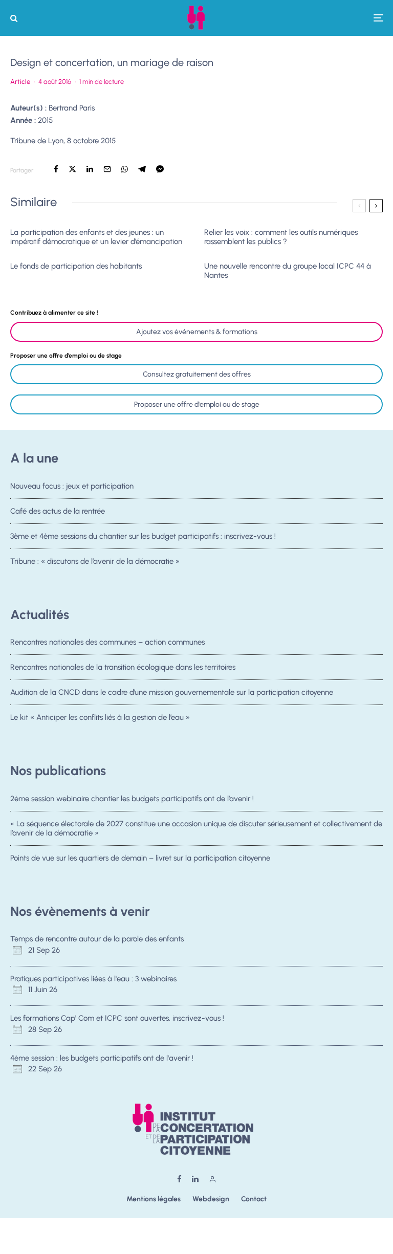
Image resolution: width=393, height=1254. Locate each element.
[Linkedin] (195, 1179)
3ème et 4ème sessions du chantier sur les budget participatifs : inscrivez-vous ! (143, 536)
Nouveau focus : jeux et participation (72, 486)
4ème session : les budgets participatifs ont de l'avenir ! (101, 1058)
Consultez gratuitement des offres (197, 374)
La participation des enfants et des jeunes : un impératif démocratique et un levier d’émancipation (96, 237)
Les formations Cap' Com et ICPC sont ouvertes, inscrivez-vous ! (117, 1018)
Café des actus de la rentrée (57, 511)
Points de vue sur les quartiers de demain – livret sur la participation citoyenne (140, 858)
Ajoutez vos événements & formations (196, 331)
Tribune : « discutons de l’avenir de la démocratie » (95, 561)
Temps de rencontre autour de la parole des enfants (97, 938)
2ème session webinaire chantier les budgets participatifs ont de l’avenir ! (132, 798)
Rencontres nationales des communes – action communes (107, 642)
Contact (254, 1199)
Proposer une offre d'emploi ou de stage (196, 404)
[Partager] (56, 169)
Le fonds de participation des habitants (76, 266)
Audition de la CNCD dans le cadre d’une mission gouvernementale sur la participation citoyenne (171, 692)
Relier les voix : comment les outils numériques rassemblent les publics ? (281, 237)
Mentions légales (153, 1199)
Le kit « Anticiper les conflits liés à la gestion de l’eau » (100, 717)
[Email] (107, 169)
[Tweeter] (72, 169)
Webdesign (210, 1199)
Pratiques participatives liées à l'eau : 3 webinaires (93, 978)
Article (20, 81)
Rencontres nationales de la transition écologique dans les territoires (122, 667)
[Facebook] (179, 1179)
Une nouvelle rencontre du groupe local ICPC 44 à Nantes (287, 270)
